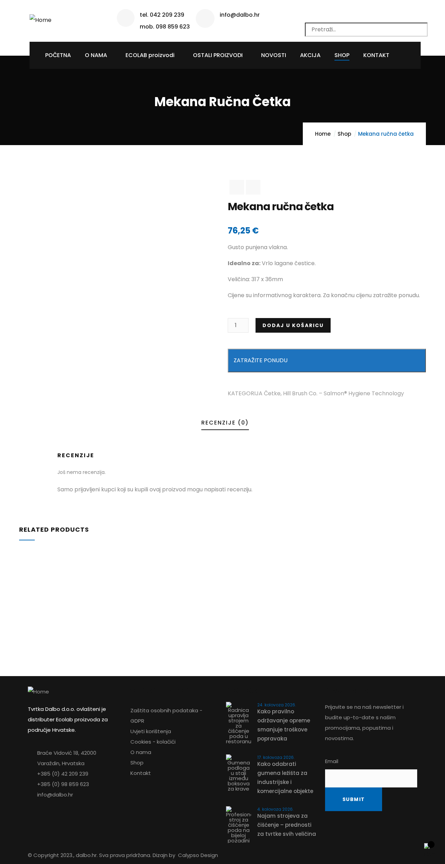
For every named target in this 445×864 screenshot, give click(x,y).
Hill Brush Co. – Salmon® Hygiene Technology (343, 393)
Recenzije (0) (225, 423)
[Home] (40, 17)
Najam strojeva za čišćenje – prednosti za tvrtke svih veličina (286, 825)
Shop (344, 133)
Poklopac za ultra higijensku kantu (83, 592)
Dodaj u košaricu (293, 325)
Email (331, 761)
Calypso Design (198, 855)
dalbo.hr (86, 855)
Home (323, 133)
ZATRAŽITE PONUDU (261, 360)
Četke (272, 393)
